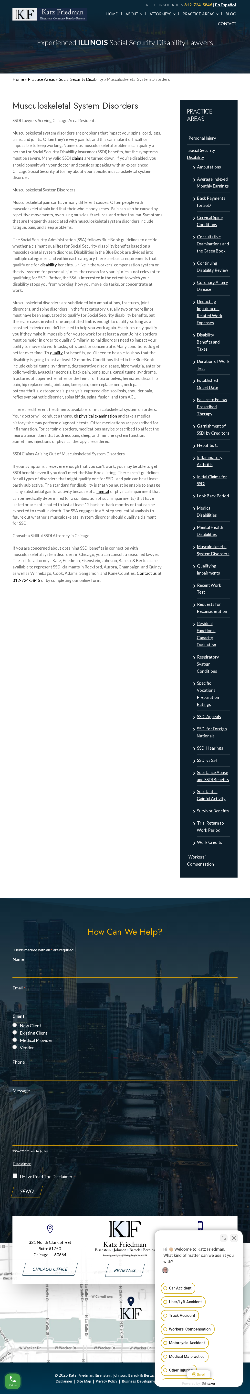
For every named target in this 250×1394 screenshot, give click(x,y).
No (116, 707)
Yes (132, 707)
